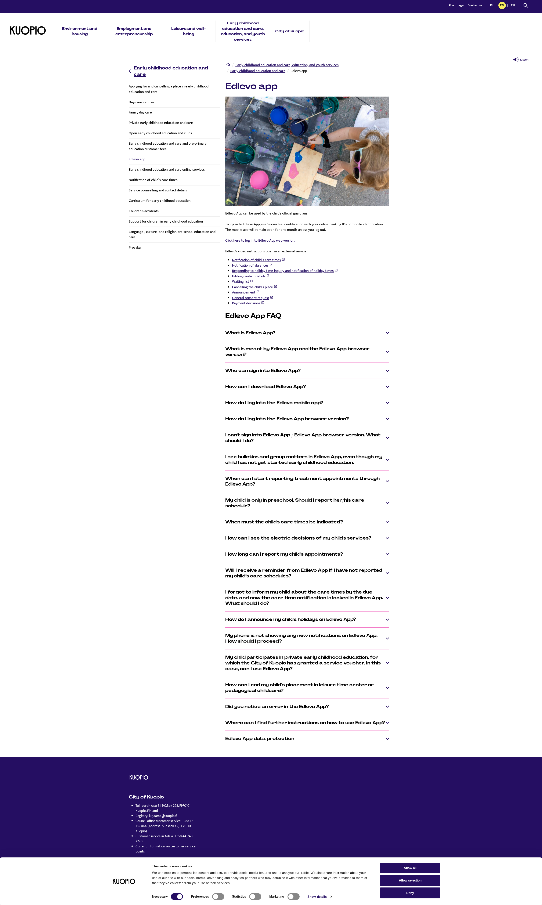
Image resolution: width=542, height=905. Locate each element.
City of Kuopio (289, 31)
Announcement (243, 292)
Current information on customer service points (165, 849)
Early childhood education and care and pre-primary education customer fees (167, 146)
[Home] (228, 66)
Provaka (135, 247)
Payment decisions (246, 303)
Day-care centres (141, 102)
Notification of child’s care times (153, 180)
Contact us (475, 5)
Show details (317, 896)
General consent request (250, 298)
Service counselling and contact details (158, 190)
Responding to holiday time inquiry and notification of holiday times (283, 271)
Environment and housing (79, 31)
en (503, 5)
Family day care (140, 112)
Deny (410, 893)
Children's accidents (144, 211)
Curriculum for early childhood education (160, 201)
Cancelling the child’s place (252, 287)
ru (514, 5)
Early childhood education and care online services (167, 170)
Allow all (410, 868)
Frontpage (456, 5)
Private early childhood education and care (161, 123)
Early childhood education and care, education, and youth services (243, 31)
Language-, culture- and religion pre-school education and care (172, 234)
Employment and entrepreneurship (134, 31)
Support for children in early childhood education (166, 221)
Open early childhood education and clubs (160, 133)
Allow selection (410, 880)
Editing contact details (248, 276)
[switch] (218, 896)
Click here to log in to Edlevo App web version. (260, 241)
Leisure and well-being (188, 31)
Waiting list (240, 282)
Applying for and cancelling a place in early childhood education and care (169, 89)
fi (492, 5)
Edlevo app (137, 159)
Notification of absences (250, 265)
